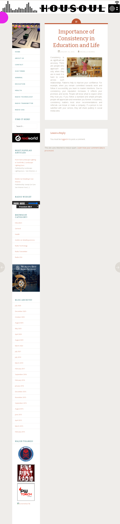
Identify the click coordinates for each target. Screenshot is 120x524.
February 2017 (20, 369)
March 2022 (19, 346)
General (19, 77)
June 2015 (18, 414)
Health (18, 90)
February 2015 (20, 432)
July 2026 (18, 305)
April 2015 (18, 420)
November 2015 (20, 397)
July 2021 (18, 351)
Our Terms (20, 71)
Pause (16, 204)
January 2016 (19, 386)
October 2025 (20, 317)
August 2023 (19, 340)
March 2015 (19, 426)
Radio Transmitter (24, 103)
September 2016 (21, 374)
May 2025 (18, 328)
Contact (19, 65)
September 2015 (21, 403)
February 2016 (20, 380)
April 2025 (18, 334)
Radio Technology (24, 97)
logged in (65, 139)
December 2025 (20, 311)
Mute (22, 204)
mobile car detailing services (25, 240)
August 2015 (19, 409)
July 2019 (18, 357)
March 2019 (19, 363)
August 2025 (19, 323)
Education (20, 84)
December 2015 (20, 392)
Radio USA (19, 110)
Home (17, 52)
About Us (19, 58)
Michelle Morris (87, 52)
